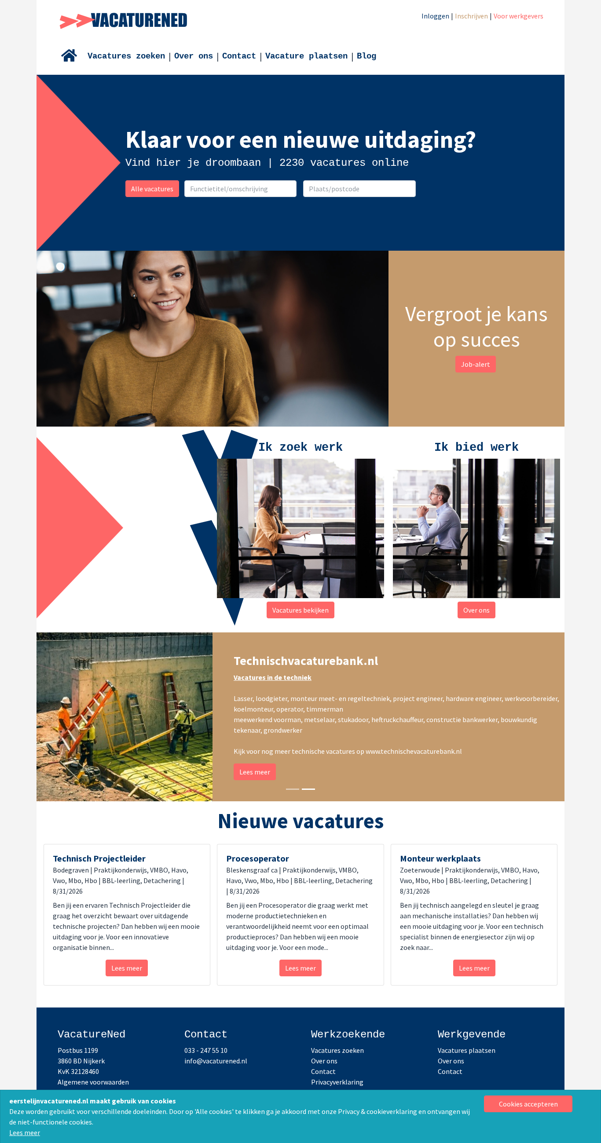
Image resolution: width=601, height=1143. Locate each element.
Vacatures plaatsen (466, 1050)
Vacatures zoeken (126, 56)
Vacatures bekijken (300, 610)
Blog (366, 56)
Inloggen (435, 15)
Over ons (193, 56)
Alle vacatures (152, 188)
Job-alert (475, 364)
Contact (239, 56)
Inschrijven (471, 15)
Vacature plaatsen (306, 56)
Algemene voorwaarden (93, 1081)
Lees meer (24, 1132)
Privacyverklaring (337, 1081)
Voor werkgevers (518, 15)
